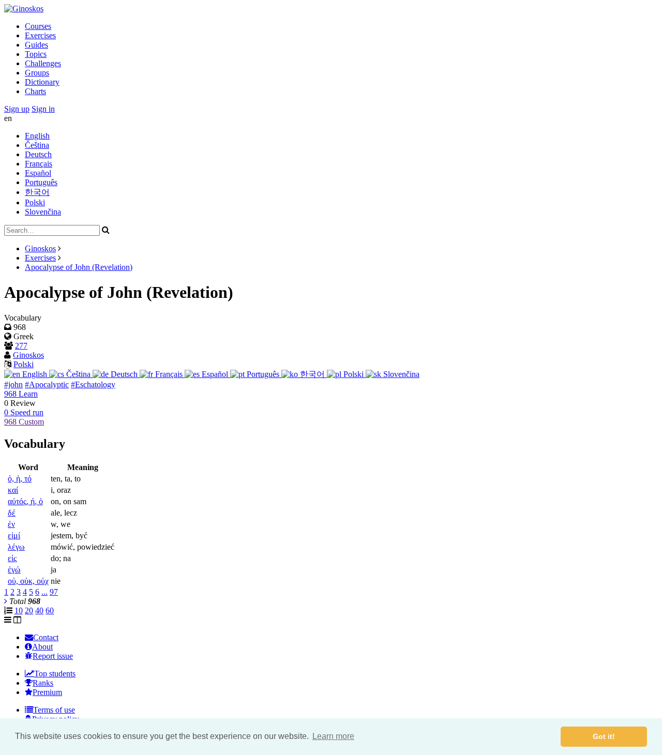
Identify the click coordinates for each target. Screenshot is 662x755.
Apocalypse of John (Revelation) (78, 267)
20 (29, 610)
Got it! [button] (604, 736)
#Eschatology (93, 384)
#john (13, 384)
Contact (45, 637)
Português (41, 182)
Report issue (53, 656)
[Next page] (5, 601)
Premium (47, 692)
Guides (36, 44)
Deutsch (38, 154)
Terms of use (54, 709)
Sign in (43, 108)
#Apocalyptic (47, 384)
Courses (38, 26)
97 (54, 591)
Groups (37, 72)
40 (39, 610)
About (42, 646)
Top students (55, 673)
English (37, 135)
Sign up (16, 108)
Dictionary (42, 82)
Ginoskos (40, 248)
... (44, 591)
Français (38, 163)
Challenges (43, 63)
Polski (35, 202)
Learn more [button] (333, 736)
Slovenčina (43, 211)
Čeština (37, 145)
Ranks (43, 682)
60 (50, 610)
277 (21, 345)
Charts (35, 91)
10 (18, 610)
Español (38, 173)
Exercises (40, 35)
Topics (36, 54)
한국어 (37, 192)
